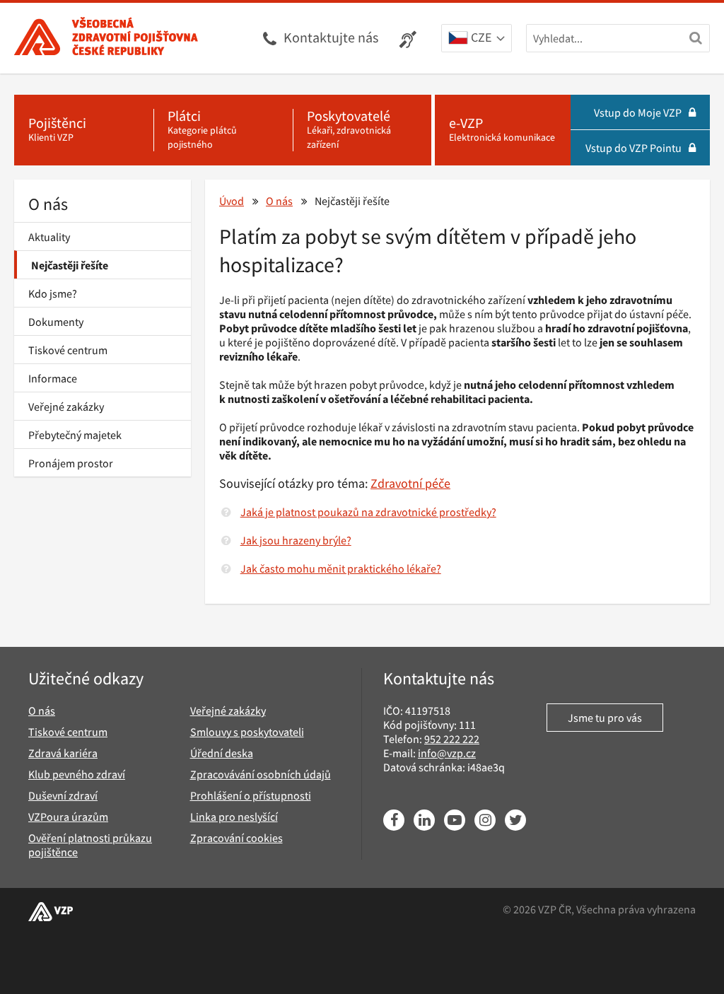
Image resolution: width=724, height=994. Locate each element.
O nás (48, 204)
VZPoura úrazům (68, 816)
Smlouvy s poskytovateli (247, 732)
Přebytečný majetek (75, 435)
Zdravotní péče (410, 483)
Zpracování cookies (236, 838)
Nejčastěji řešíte (69, 265)
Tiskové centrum (67, 350)
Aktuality (49, 237)
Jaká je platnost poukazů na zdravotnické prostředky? (368, 512)
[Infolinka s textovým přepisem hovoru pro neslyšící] (409, 38)
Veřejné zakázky (66, 406)
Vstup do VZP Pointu (633, 148)
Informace (52, 378)
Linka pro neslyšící (234, 816)
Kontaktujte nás (331, 37)
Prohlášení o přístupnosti (250, 795)
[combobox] (476, 39)
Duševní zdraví (63, 795)
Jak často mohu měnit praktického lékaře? (340, 568)
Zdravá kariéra (63, 753)
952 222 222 (451, 739)
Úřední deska (221, 753)
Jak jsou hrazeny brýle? (295, 540)
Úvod (231, 201)
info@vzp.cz (447, 753)
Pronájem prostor (70, 463)
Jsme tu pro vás (605, 718)
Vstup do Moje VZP (638, 112)
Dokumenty (55, 322)
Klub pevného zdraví (76, 774)
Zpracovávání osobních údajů (260, 774)
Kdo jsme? (52, 293)
